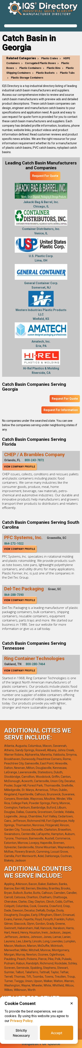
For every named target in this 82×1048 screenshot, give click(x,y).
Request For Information (61, 410)
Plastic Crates (49, 58)
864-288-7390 (14, 594)
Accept (56, 1033)
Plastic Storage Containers (27, 77)
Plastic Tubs (67, 72)
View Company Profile (19, 466)
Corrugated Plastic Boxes (40, 63)
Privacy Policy (21, 1021)
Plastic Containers (30, 68)
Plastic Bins (54, 68)
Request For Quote (45, 175)
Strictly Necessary (21, 1032)
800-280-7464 (35, 664)
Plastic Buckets (45, 72)
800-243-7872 (34, 460)
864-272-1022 (14, 543)
